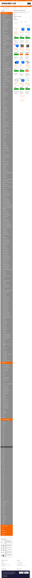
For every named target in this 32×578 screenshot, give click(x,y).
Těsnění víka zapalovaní (6, 150)
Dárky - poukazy (5, 525)
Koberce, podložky (5, 21)
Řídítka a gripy (5, 293)
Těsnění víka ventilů (5, 148)
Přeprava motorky (5, 32)
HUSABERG (4, 506)
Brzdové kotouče (5, 102)
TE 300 (4, 451)
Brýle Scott (4, 398)
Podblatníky (4, 229)
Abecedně (15, 23)
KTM (3, 421)
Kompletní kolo (5, 121)
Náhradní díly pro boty (6, 377)
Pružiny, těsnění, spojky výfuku (7, 354)
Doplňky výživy (5, 412)
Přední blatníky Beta (5, 243)
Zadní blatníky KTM (5, 263)
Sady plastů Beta (5, 251)
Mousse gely (4, 46)
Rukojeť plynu (4, 326)
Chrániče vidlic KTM (5, 211)
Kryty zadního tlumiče (6, 219)
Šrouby (4, 346)
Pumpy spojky (4, 177)
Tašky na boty (4, 374)
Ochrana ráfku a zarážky (6, 50)
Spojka (4, 340)
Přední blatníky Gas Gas (6, 240)
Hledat (29, 3)
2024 (3, 434)
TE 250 (4, 427)
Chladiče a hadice (5, 87)
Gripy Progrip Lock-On (6, 304)
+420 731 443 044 (20, 563)
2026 (3, 430)
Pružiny (4, 279)
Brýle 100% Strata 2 (5, 393)
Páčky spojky (4, 166)
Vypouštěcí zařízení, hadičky (6, 81)
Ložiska (4, 134)
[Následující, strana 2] (22, 98)
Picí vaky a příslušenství (6, 366)
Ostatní (4, 277)
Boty (3, 375)
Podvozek (4, 271)
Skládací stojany (5, 71)
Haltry (3, 105)
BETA (3, 507)
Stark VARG (4, 519)
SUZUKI (4, 520)
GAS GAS (4, 504)
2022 (3, 437)
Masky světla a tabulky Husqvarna (7, 226)
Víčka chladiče (5, 95)
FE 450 (3, 456)
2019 (3, 442)
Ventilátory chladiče (5, 94)
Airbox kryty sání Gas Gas (6, 193)
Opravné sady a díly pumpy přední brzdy (7, 183)
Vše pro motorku (5, 13)
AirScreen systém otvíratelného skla (8, 383)
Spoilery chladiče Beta (6, 259)
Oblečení (4, 417)
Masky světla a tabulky (6, 221)
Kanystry (4, 97)
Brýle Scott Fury (5, 401)
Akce (3, 528)
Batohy (4, 372)
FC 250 (4, 477)
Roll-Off (4, 409)
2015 (3, 448)
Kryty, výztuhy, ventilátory (6, 132)
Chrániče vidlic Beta (5, 216)
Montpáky (4, 47)
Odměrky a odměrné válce (6, 76)
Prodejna (13, 0)
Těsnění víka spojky (5, 147)
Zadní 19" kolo (5, 131)
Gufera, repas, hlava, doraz (6, 285)
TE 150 (4, 426)
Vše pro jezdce (4, 362)
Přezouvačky (4, 57)
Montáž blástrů (5, 321)
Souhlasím (26, 572)
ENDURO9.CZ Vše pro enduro (21, 565)
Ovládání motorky (5, 161)
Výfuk (3, 349)
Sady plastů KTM (5, 247)
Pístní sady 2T (5, 142)
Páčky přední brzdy (5, 164)
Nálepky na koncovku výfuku (6, 360)
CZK (26, 0)
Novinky (3, 530)
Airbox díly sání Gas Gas (6, 199)
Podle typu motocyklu (6, 419)
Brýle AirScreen (5, 396)
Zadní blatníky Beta (5, 267)
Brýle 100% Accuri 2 (5, 391)
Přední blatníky (5, 237)
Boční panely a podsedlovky (6, 203)
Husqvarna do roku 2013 (6, 501)
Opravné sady (4, 158)
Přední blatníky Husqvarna (6, 242)
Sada (26, 77)
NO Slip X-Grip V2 (5, 339)
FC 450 (4, 480)
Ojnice (3, 140)
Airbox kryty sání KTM (6, 191)
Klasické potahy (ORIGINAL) (6, 334)
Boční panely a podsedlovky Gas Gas (8, 206)
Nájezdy (4, 34)
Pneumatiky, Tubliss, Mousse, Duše (7, 269)
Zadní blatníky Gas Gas (6, 264)
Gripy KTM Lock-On (5, 301)
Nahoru (22, 100)
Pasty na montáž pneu (6, 55)
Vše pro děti (4, 532)
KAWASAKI (4, 515)
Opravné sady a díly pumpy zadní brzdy (7, 186)
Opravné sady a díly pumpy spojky (7, 179)
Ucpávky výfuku (5, 357)
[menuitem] (4, 6)
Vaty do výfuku (5, 359)
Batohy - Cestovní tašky (6, 364)
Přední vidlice (4, 274)
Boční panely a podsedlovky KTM (7, 204)
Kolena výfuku (5, 351)
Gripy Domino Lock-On (6, 296)
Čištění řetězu (5, 24)
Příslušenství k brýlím (5, 407)
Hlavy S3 (4, 139)
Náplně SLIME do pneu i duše (6, 49)
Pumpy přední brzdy (5, 180)
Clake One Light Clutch (6, 163)
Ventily (4, 153)
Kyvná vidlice (4, 272)
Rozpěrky (4, 113)
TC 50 (3, 459)
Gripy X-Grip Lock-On (5, 311)
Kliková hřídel (4, 137)
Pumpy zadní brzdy (5, 184)
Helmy (3, 414)
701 (3, 482)
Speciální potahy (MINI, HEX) (6, 337)
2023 (3, 435)
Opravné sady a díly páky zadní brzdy (8, 172)
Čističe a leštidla (5, 26)
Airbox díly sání (5, 196)
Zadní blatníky (5, 261)
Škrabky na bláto (5, 27)
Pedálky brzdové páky (6, 171)
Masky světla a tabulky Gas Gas (7, 224)
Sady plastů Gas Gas (5, 248)
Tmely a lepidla (5, 73)
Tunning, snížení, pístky (6, 280)
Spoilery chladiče (5, 253)
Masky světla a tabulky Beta (6, 227)
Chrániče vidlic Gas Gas (6, 213)
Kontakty (17, 0)
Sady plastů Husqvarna (6, 250)
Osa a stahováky (5, 110)
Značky (3, 534)
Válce (3, 151)
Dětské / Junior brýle (5, 404)
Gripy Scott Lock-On (5, 309)
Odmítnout (21, 572)
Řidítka (4, 324)
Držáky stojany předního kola (7, 70)
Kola (3, 99)
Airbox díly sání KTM (5, 198)
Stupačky (4, 342)
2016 (3, 446)
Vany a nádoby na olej (6, 78)
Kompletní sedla (5, 329)
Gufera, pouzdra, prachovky (6, 275)
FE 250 (3, 453)
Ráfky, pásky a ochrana (6, 111)
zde (12, 573)
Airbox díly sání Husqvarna (6, 201)
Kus (27, 77)
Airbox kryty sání (5, 190)
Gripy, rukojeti (5, 295)
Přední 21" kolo (5, 100)
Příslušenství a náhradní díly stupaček (6, 344)
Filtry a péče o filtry (5, 86)
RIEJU (3, 514)
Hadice (4, 89)
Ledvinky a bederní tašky (6, 367)
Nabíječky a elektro (5, 29)
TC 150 (4, 466)
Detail (21, 54)
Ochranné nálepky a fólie (6, 155)
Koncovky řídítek (5, 323)
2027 (3, 429)
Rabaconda (4, 58)
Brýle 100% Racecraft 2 (6, 390)
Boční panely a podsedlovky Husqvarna (6, 208)
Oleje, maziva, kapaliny (6, 156)
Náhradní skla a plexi (5, 406)
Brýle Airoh (4, 395)
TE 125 (4, 424)
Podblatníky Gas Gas (5, 232)
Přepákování (4, 282)
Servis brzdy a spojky (5, 42)
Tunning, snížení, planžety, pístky (7, 290)
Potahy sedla (4, 332)
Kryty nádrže (4, 218)
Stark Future (4, 517)
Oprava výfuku (5, 352)
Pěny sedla (4, 331)
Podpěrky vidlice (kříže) (6, 37)
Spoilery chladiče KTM (6, 255)
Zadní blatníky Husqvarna (6, 266)
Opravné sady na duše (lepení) (7, 54)
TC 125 (4, 464)
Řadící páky (4, 174)
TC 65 (3, 461)
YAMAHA (4, 511)
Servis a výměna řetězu (6, 63)
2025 (3, 432)
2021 (3, 438)
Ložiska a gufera (5, 108)
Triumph (4, 522)
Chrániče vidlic (5, 210)
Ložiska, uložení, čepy (6, 287)
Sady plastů (4, 245)
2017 (3, 445)
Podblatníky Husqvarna (6, 234)
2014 (3, 450)
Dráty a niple (4, 103)
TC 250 (4, 469)
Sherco (4, 509)
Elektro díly (4, 84)
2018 (3, 443)
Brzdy (3, 18)
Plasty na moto (5, 188)
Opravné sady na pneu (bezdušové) (7, 52)
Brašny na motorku (5, 369)
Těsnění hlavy (4, 143)
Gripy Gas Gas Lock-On (6, 298)
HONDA (4, 512)
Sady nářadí (4, 40)
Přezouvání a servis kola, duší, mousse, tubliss (7, 44)
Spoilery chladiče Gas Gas (6, 256)
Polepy (4, 235)
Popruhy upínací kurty (6, 35)
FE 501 (3, 458)
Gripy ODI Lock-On (5, 303)
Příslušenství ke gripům (6, 314)
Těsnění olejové (5, 145)
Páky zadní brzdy (5, 169)
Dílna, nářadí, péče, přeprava (6, 19)
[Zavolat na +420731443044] (2, 0)
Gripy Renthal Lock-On (6, 306)
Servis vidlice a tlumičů (6, 62)
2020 (3, 440)
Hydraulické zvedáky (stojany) (7, 68)
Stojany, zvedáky (5, 65)
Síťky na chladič (5, 92)
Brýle (3, 382)
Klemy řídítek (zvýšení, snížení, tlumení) (7, 318)
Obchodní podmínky (3, 563)
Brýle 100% (4, 385)
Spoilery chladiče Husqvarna (6, 258)
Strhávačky (4, 411)
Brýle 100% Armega (5, 388)
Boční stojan (4, 16)
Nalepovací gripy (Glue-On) (6, 312)
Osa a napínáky (5, 129)
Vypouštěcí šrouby (5, 79)
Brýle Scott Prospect (5, 399)
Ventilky (4, 60)
